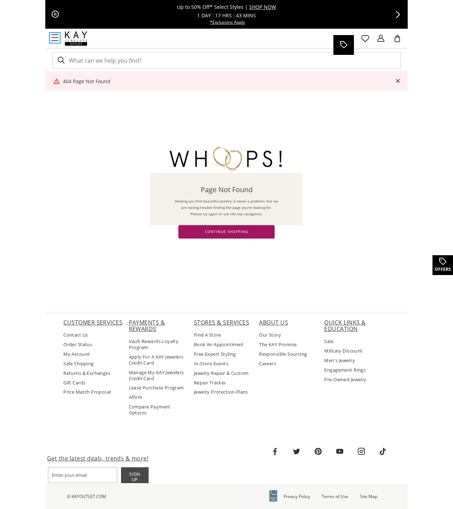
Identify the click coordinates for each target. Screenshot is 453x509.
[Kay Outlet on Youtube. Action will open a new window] (340, 451)
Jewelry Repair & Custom (221, 373)
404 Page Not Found (86, 81)
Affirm (136, 397)
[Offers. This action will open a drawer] (343, 45)
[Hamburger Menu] (55, 38)
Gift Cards (74, 383)
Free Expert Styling (215, 354)
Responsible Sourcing (283, 354)
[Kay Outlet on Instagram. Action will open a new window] (361, 451)
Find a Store (207, 335)
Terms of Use (335, 496)
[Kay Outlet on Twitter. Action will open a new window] (296, 451)
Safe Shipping (78, 364)
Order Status (77, 345)
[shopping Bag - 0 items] (400, 41)
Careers (267, 364)
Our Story (270, 335)
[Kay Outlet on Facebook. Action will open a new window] (275, 451)
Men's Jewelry (339, 361)
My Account (76, 354)
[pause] (55, 14)
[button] (398, 14)
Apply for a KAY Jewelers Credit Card (156, 360)
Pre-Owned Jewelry (345, 380)
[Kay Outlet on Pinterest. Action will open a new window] (318, 451)
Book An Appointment (219, 345)
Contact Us (75, 335)
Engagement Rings (345, 370)
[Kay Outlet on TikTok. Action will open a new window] (383, 451)
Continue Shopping (226, 231)
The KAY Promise (278, 345)
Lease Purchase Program (156, 388)
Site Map (368, 496)
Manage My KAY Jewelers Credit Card (156, 376)
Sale (328, 341)
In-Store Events (211, 364)
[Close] (397, 81)
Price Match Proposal (87, 392)
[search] (60, 60)
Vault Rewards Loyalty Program (154, 344)
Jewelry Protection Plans (221, 392)
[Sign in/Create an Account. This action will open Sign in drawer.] (381, 38)
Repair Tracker (210, 383)
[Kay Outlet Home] (76, 39)
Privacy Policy (296, 496)
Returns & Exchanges (86, 373)
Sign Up (135, 476)
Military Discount (343, 351)
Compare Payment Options (150, 410)
